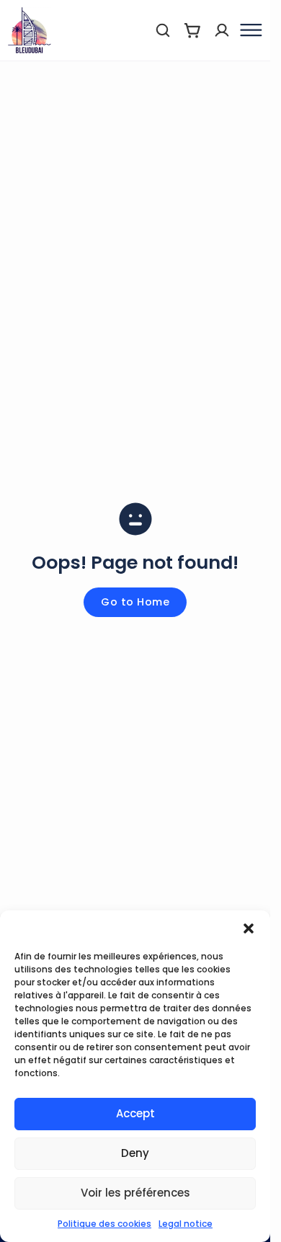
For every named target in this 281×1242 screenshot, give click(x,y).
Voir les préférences (135, 1192)
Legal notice (186, 1223)
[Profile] (222, 30)
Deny (135, 1153)
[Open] (249, 30)
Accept (135, 1113)
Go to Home (135, 602)
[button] (248, 928)
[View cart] (192, 30)
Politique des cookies (104, 1223)
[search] (163, 30)
